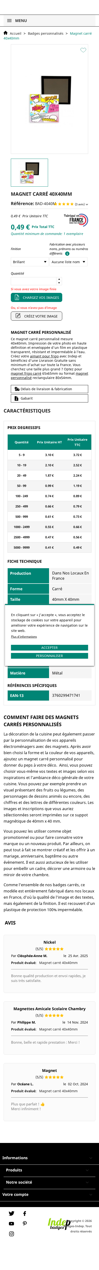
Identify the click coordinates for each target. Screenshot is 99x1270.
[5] (72, 204)
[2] (59, 204)
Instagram (11, 1233)
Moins (59, 283)
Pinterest (25, 1223)
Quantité (17, 273)
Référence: (22, 203)
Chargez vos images (41, 297)
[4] (67, 204)
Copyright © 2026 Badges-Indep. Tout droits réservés (78, 1226)
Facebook (25, 1213)
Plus (59, 279)
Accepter (49, 647)
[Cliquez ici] (66, 253)
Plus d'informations (24, 637)
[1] (55, 204)
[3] (63, 204)
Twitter (11, 1213)
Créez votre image (41, 316)
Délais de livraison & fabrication (46, 389)
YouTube (11, 1223)
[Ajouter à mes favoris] (83, 50)
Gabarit (27, 398)
